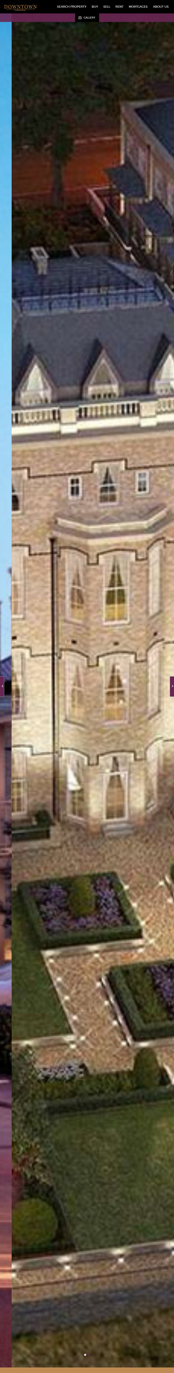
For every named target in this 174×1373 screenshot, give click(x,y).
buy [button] (95, 7)
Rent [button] (119, 7)
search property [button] (71, 7)
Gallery (89, 17)
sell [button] (106, 7)
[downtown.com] (20, 8)
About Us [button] (161, 7)
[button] (172, 686)
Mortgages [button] (138, 7)
